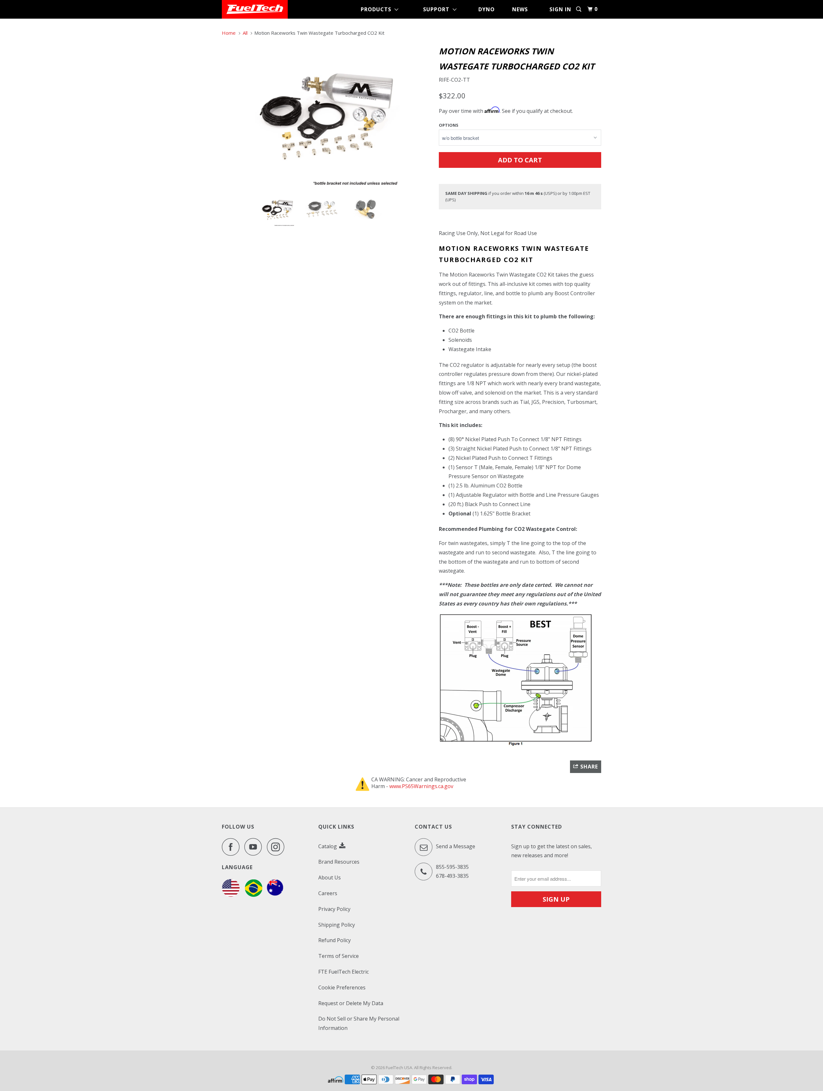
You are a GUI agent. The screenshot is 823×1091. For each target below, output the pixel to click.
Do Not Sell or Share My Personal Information (358, 1023)
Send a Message (455, 846)
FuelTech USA (399, 1067)
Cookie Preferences (342, 987)
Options (448, 125)
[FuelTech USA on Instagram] (277, 847)
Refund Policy (334, 940)
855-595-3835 (452, 866)
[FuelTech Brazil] (253, 894)
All (245, 33)
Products (377, 9)
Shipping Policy (336, 924)
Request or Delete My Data (350, 1003)
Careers (327, 893)
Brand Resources (338, 861)
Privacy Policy (334, 909)
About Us (329, 877)
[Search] (579, 9)
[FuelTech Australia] (275, 894)
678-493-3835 (452, 875)
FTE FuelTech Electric (343, 971)
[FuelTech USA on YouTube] (255, 847)
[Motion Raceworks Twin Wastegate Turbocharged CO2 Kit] (327, 115)
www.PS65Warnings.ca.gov (421, 786)
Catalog (328, 846)
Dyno (486, 9)
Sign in (560, 9)
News (520, 9)
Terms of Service (338, 955)
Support (438, 9)
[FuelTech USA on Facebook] (232, 847)
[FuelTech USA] (255, 9)
